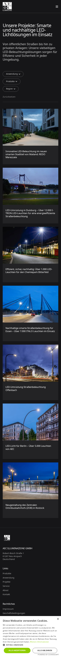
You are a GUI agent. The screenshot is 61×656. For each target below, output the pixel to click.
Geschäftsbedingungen (14, 613)
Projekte (6, 581)
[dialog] (30, 636)
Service (6, 586)
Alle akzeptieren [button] (17, 650)
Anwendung (8, 577)
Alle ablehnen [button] (44, 650)
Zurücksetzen (9, 96)
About (5, 590)
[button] (13, 74)
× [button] (58, 619)
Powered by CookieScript (48, 654)
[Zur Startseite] (7, 6)
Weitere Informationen (39, 642)
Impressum (8, 609)
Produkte (7, 573)
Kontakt (6, 594)
